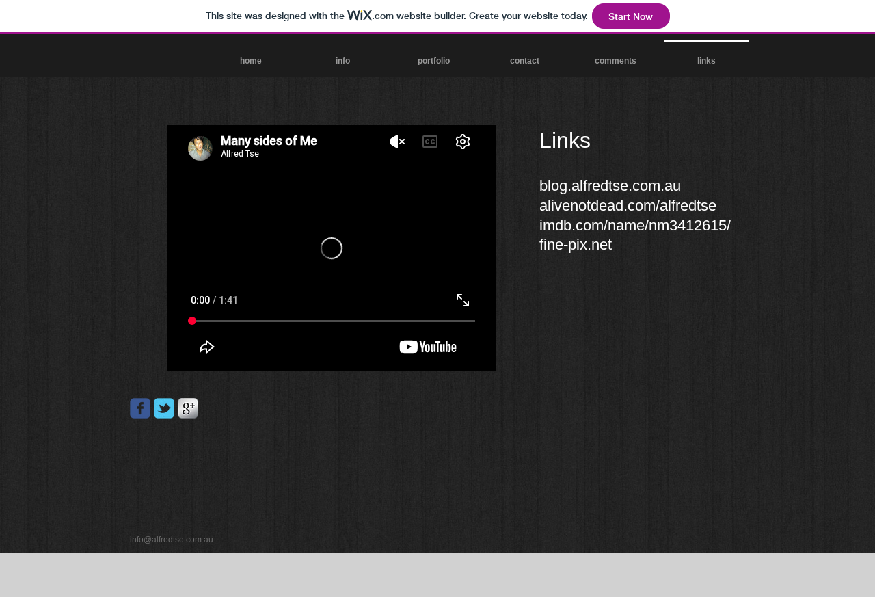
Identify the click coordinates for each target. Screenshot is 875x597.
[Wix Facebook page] (140, 408)
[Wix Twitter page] (164, 408)
